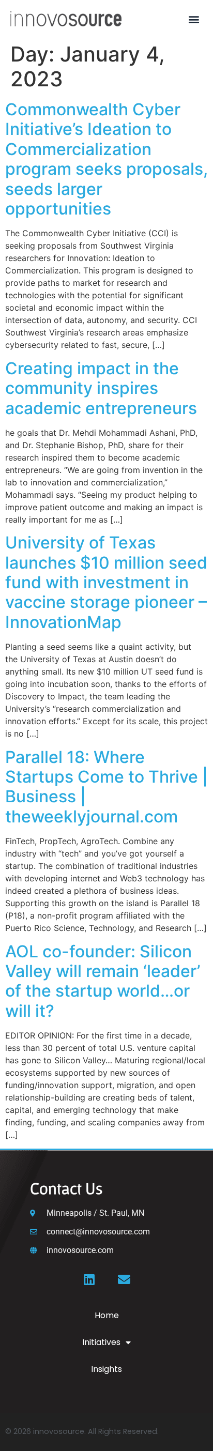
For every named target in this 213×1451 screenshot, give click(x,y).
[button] (194, 18)
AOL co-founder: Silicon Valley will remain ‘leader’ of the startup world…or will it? (102, 981)
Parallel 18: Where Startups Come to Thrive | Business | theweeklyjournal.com (106, 787)
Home (107, 1315)
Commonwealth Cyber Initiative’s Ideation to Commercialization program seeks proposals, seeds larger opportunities (106, 159)
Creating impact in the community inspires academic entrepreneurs (103, 388)
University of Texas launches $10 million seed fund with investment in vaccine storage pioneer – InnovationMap (106, 582)
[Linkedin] (89, 1279)
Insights (106, 1369)
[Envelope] (124, 1279)
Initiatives (101, 1342)
